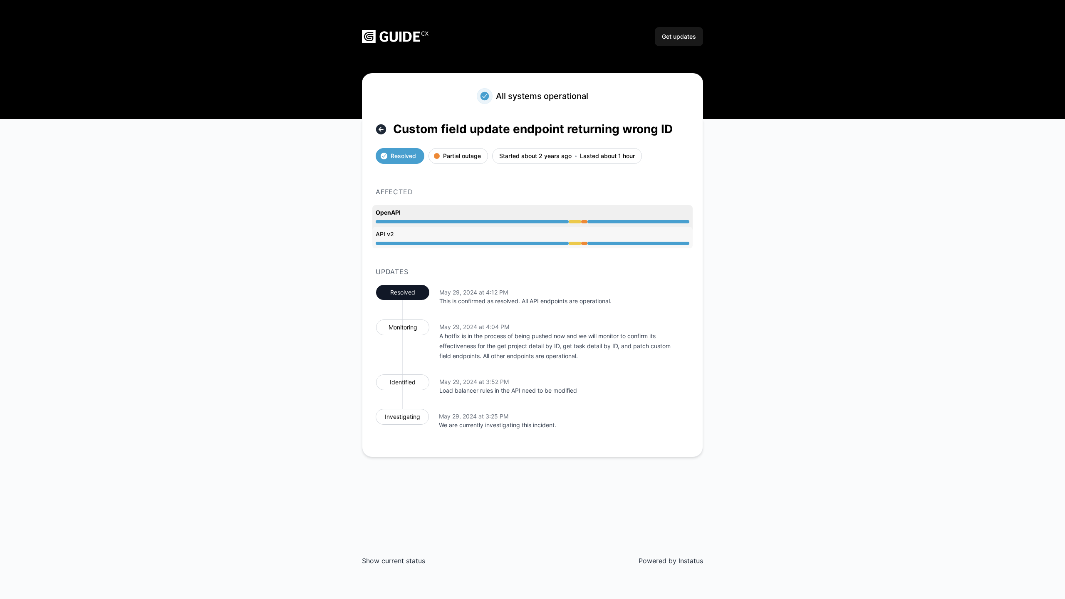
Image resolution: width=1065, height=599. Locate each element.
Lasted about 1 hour (607, 156)
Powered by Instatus (671, 561)
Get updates (679, 36)
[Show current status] (381, 129)
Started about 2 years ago (535, 156)
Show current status (393, 561)
